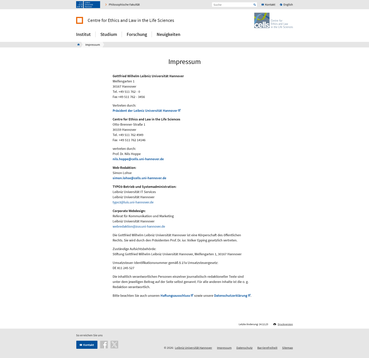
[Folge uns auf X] (114, 344)
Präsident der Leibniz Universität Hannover (145, 110)
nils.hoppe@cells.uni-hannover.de (138, 159)
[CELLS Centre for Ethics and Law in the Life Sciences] (77, 44)
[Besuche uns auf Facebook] (104, 344)
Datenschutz (244, 348)
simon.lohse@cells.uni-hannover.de (139, 178)
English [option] (288, 4)
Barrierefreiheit (267, 348)
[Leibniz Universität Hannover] (88, 4)
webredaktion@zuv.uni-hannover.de (139, 226)
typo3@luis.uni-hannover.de (133, 202)
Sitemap (287, 348)
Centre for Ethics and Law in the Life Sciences (131, 20)
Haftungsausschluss (175, 295)
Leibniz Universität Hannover (193, 348)
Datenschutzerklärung (230, 295)
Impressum (224, 348)
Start (254, 4)
